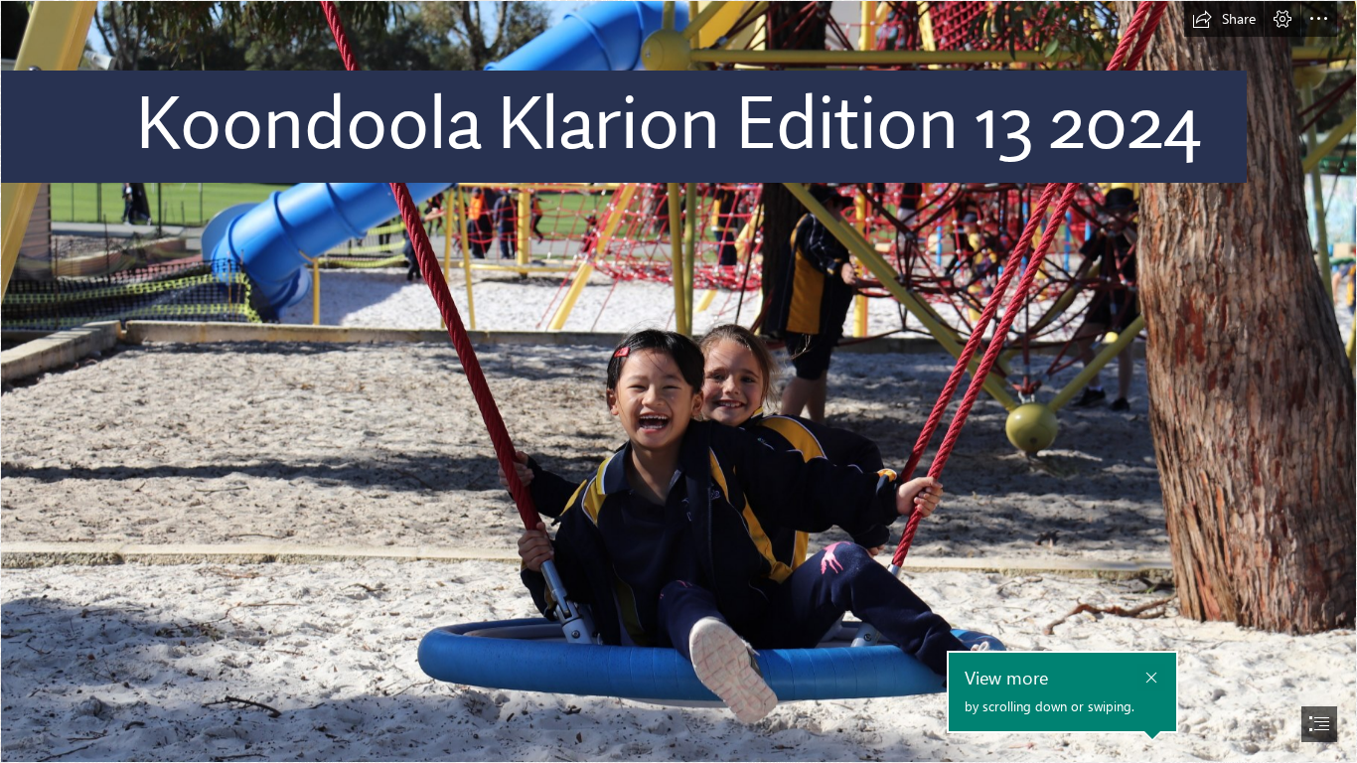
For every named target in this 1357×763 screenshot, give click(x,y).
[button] (1224, 19)
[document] (678, 381)
